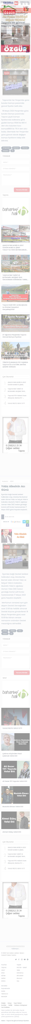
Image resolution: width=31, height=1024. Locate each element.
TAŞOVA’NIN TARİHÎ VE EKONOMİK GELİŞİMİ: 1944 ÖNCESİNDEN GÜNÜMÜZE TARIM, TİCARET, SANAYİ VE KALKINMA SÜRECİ (15, 11)
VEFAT (12, 481)
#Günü (5, 633)
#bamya (24, 148)
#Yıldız (5, 631)
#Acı (20, 631)
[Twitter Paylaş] (24, 47)
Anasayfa (5, 17)
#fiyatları (5, 151)
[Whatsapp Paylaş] (27, 47)
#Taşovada (6, 148)
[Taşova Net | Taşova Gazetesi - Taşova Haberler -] (10, 4)
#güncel (16, 148)
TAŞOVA (12, 17)
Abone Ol (6, 48)
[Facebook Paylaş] (27, 51)
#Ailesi (13, 631)
